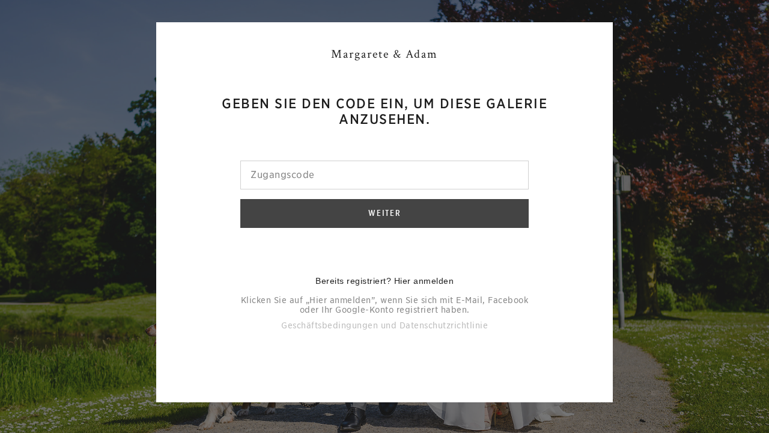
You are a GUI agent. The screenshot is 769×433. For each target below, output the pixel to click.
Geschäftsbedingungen (329, 325)
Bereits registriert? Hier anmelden (384, 281)
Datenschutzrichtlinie (444, 325)
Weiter (384, 213)
